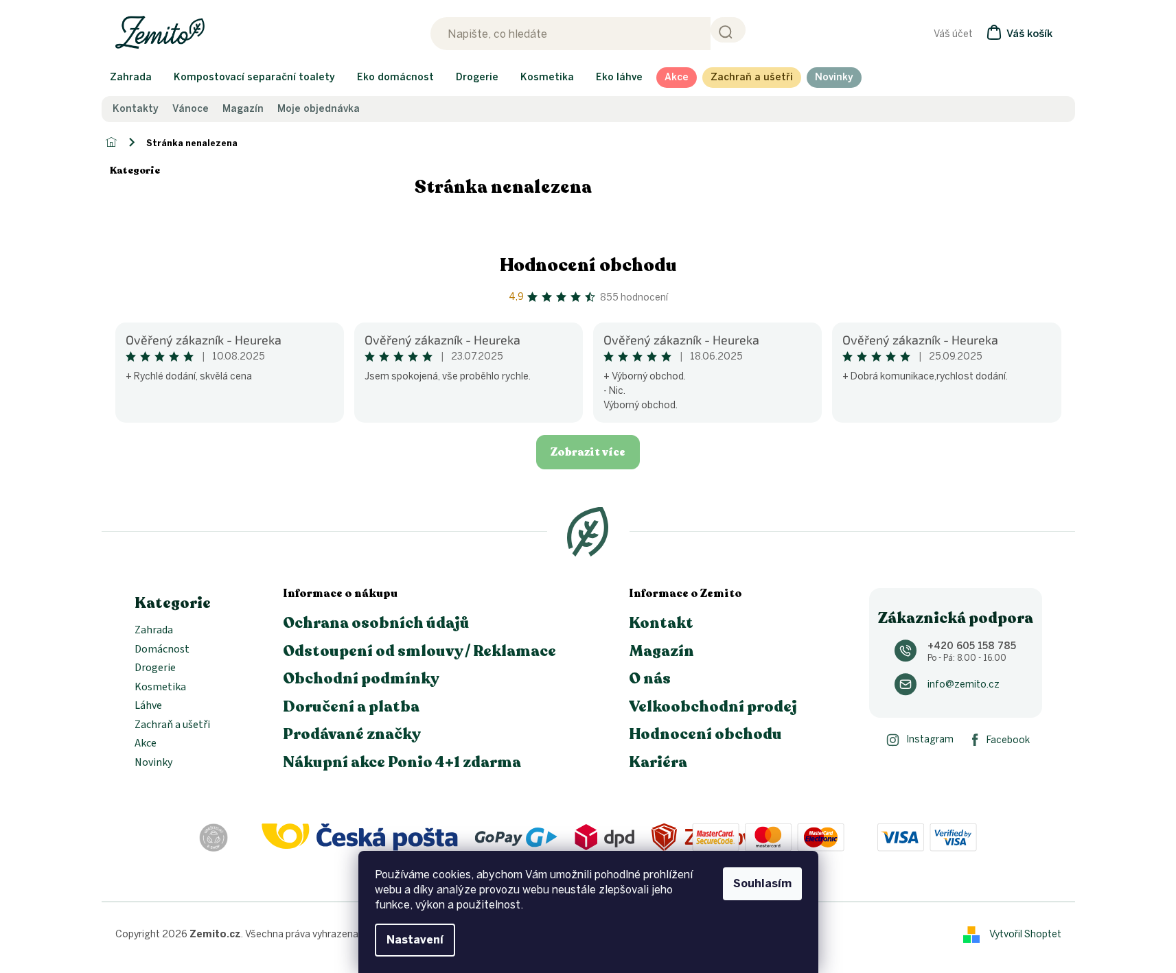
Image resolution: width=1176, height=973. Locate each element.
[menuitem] (131, 77)
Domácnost (162, 650)
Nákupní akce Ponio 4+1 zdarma (402, 762)
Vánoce (190, 109)
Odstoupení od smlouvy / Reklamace (419, 651)
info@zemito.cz (963, 684)
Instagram (930, 739)
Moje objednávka (318, 109)
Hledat (728, 30)
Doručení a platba (351, 706)
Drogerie (155, 668)
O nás (650, 678)
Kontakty (136, 109)
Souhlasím (762, 883)
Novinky (153, 763)
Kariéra (658, 762)
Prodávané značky (352, 734)
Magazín (243, 109)
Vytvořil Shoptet (1025, 933)
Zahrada (154, 630)
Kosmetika (160, 687)
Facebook (1008, 740)
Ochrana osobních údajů (376, 623)
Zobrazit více (588, 452)
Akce (146, 744)
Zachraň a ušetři (172, 725)
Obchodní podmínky (361, 678)
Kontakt (661, 623)
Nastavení (415, 939)
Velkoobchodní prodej (713, 706)
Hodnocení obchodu (588, 265)
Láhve (148, 706)
